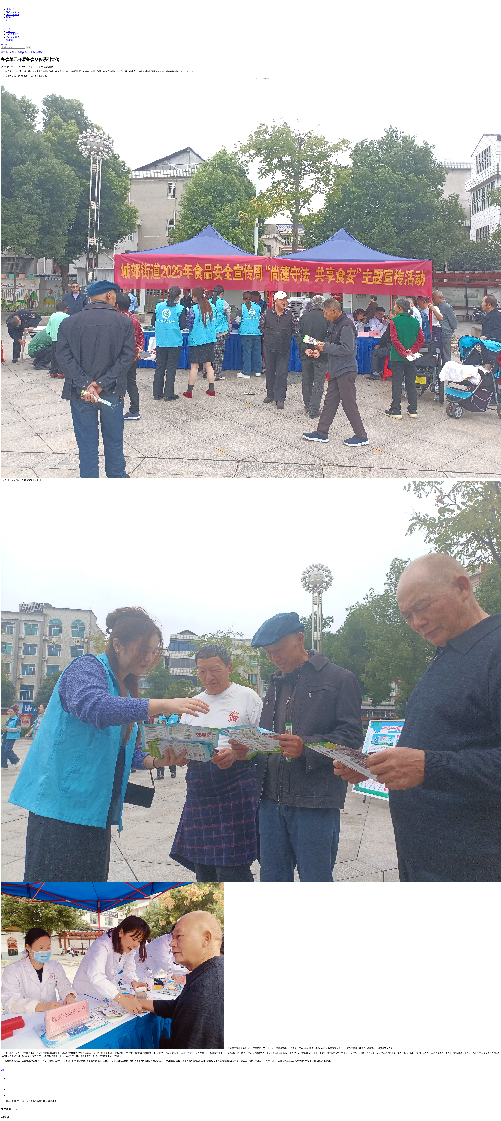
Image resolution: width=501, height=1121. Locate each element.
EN (7, 20)
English (4, 44)
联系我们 (10, 17)
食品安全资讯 (12, 12)
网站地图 (11, 1103)
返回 (3, 1070)
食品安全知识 (12, 14)
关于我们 (10, 9)
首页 (8, 29)
